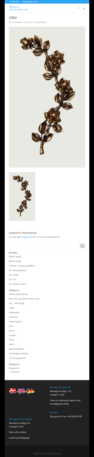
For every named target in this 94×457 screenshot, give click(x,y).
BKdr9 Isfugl (15, 256)
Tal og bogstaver (17, 358)
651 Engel (13, 274)
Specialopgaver (16, 348)
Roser (12, 339)
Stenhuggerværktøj (18, 353)
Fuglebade (14, 312)
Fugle (11, 307)
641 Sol (12, 279)
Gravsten (13, 317)
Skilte (11, 344)
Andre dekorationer (18, 294)
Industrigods (15, 321)
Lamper (13, 335)
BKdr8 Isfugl (15, 261)
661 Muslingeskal (17, 270)
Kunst (12, 330)
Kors (11, 326)
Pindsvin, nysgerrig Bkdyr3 (22, 265)
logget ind (27, 237)
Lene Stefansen (16, 22)
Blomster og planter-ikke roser (24, 298)
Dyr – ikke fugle (16, 303)
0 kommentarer (40, 22)
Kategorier (14, 368)
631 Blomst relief (17, 284)
